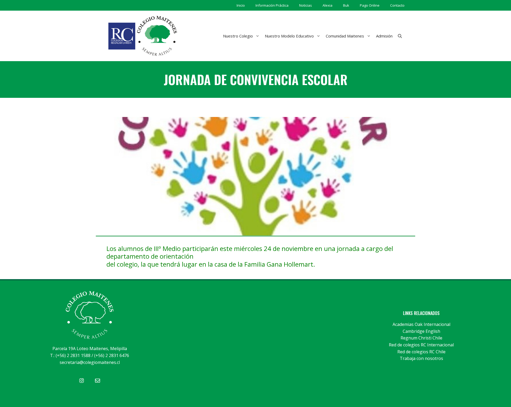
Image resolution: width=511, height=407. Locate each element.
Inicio (241, 5)
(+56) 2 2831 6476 (111, 355)
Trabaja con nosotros (421, 358)
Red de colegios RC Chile (421, 352)
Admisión (384, 36)
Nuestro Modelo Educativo (289, 36)
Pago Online (370, 5)
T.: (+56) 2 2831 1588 (70, 355)
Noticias (305, 5)
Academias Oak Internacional (421, 324)
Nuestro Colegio (238, 36)
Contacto (397, 5)
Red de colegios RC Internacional (421, 345)
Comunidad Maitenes (345, 36)
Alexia (327, 5)
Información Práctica (272, 5)
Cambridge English (421, 331)
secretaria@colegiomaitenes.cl (90, 362)
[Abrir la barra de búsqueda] (400, 36)
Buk (346, 5)
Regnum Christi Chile (421, 338)
